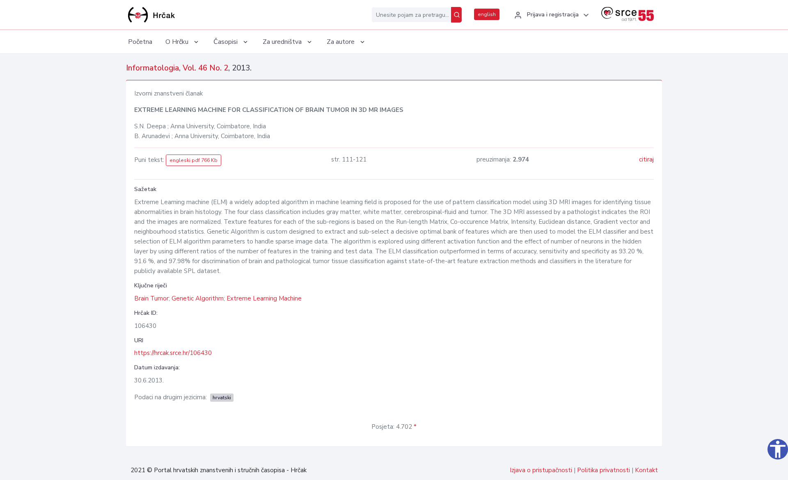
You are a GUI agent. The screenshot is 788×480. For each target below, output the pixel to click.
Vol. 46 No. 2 (205, 68)
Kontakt (646, 470)
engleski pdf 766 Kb (194, 160)
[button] (550, 15)
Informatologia (152, 68)
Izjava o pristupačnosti (541, 470)
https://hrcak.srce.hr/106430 (173, 353)
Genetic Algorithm (198, 298)
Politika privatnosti (603, 470)
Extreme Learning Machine (264, 298)
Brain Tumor (151, 298)
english (487, 14)
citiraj (646, 159)
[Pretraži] (456, 15)
